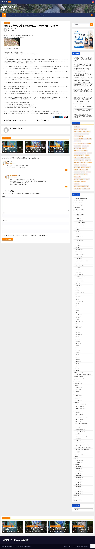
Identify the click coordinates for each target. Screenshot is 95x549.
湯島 (76, 354)
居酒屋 (89, 162)
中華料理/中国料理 (78, 155)
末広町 (77, 345)
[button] (89, 15)
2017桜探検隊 (78, 488)
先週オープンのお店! (41, 120)
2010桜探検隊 (78, 473)
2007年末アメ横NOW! (80, 406)
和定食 (87, 157)
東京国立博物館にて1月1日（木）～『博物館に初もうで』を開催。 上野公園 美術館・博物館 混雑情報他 (83, 110)
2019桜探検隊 (78, 493)
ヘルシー (77, 272)
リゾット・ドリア (79, 281)
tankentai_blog (13, 28)
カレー (86, 133)
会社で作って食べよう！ (78, 378)
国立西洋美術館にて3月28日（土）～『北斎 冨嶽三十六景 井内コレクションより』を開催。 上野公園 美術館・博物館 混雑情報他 (83, 79)
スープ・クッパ (78, 240)
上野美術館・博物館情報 (80, 152)
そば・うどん (86, 131)
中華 (89, 152)
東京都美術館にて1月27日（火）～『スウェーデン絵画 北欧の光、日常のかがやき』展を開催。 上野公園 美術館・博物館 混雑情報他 (83, 98)
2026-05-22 (53, 531)
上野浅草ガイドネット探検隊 (14, 540)
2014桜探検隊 (78, 482)
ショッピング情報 (78, 138)
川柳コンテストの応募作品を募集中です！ (82, 101)
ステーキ (77, 245)
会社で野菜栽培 (77, 381)
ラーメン (85, 145)
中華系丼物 (78, 285)
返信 (66, 186)
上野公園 (76, 150)
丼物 (87, 155)
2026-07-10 (30, 531)
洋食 (76, 169)
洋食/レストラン (83, 169)
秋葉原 (83, 181)
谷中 (76, 365)
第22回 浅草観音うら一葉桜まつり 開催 (82, 82)
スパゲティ (88, 138)
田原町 (77, 356)
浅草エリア (78, 389)
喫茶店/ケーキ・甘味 (79, 160)
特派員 (77, 181)
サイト (3, 228)
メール (4, 220)
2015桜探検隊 (78, 484)
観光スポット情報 (77, 500)
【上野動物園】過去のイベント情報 (82, 374)
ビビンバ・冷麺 (78, 265)
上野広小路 (84, 150)
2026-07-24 (7, 531)
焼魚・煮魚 (77, 176)
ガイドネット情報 (78, 136)
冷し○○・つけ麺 (79, 292)
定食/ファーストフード (79, 162)
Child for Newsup (21, 546)
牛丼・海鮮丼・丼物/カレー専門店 (81, 179)
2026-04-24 (77, 531)
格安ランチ (76, 458)
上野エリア (78, 387)
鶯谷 (76, 368)
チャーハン (78, 251)
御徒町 (76, 164)
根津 (76, 347)
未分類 (75, 456)
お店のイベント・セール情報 (79, 198)
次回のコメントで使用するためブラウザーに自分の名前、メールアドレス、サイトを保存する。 (26, 235)
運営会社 (35, 15)
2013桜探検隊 (78, 479)
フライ (77, 269)
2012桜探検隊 (78, 477)
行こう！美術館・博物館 (25, 15)
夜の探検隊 (76, 393)
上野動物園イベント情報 (78, 372)
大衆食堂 (77, 433)
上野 (84, 148)
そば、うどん (77, 131)
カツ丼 (77, 229)
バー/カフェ (78, 421)
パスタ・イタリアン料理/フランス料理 (82, 143)
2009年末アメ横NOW (80, 408)
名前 (3, 213)
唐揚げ (77, 299)
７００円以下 (86, 188)
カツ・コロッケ (78, 133)
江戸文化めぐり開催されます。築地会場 (81, 103)
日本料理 (77, 167)
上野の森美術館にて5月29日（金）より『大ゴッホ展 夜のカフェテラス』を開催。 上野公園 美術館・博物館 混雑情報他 (83, 70)
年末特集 (75, 402)
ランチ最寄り (76, 326)
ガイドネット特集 (77, 203)
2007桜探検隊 (78, 466)
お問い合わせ (42, 15)
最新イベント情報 (85, 167)
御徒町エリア (78, 397)
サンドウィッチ (78, 236)
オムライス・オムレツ (80, 222)
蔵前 (76, 363)
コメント (4, 196)
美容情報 (75, 497)
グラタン (77, 233)
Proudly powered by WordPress (7, 546)
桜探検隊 (75, 464)
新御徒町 (83, 164)
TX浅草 (76, 126)
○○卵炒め (78, 215)
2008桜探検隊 (78, 468)
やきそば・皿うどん (79, 276)
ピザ (76, 263)
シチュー (77, 238)
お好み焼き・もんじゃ (80, 224)
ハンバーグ (77, 141)
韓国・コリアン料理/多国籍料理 (81, 186)
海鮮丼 (88, 171)
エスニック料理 (78, 220)
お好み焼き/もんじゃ (80, 412)
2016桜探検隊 (78, 486)
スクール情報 (76, 207)
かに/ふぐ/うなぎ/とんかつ (80, 129)
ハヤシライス (78, 256)
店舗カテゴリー (77, 410)
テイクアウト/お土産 (78, 209)
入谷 (76, 336)
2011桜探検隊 (78, 475)
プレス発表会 (77, 145)
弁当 (76, 305)
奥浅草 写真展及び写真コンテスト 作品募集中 (83, 94)
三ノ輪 (77, 329)
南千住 (77, 338)
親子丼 (77, 319)
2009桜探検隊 (78, 470)
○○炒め (77, 218)
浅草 (76, 171)
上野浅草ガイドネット (12, 15)
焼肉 (76, 312)
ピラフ (77, 267)
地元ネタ (88, 160)
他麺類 (77, 290)
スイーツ (77, 242)
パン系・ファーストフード (81, 260)
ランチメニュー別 (77, 214)
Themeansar (28, 546)
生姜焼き (77, 317)
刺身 (76, 294)
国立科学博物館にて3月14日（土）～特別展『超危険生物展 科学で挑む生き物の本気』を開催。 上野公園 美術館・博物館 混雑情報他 (83, 85)
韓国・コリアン (78, 321)
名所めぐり (76, 385)
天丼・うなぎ (78, 301)
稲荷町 (76, 183)
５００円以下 (77, 188)
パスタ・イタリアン (79, 254)
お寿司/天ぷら (78, 414)
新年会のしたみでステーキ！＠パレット (16, 120)
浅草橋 (82, 171)
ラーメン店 (77, 148)
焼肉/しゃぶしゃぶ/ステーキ (80, 174)
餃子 (76, 323)
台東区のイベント (78, 157)
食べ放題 (77, 451)
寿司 (76, 303)
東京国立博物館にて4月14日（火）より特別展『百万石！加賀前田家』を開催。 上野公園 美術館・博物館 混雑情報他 (83, 74)
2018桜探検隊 (78, 491)
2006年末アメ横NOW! (80, 404)
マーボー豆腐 (78, 274)
